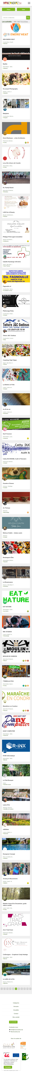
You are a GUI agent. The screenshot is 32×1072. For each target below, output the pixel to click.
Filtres (8, 9)
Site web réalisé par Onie (11, 1070)
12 (7, 988)
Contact (16, 1013)
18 (24, 988)
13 (10, 988)
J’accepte (8, 1067)
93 (30, 988)
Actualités (16, 1010)
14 (13, 988)
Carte (23, 9)
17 (21, 988)
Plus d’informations (9, 1064)
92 (27, 988)
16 (18, 988)
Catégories (16, 1003)
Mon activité (16, 1017)
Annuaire (16, 1006)
